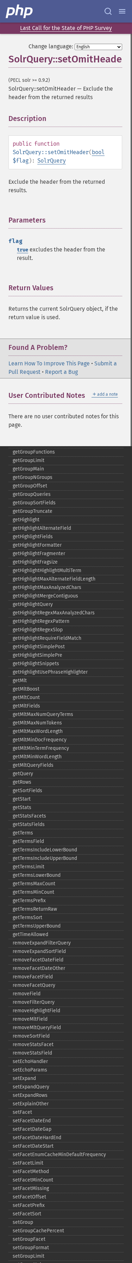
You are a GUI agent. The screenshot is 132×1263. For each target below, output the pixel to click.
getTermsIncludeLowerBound (45, 850)
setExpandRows (30, 1095)
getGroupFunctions (34, 452)
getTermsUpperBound (37, 926)
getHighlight (26, 520)
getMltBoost (26, 689)
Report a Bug (61, 372)
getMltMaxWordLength (38, 731)
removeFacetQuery (34, 985)
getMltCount (26, 697)
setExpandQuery (31, 1087)
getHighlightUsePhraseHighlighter (50, 672)
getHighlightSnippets (36, 664)
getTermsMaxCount (34, 884)
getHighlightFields (33, 537)
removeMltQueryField (37, 1028)
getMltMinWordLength (37, 757)
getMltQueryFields (33, 765)
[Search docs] (108, 11)
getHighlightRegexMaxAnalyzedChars (54, 613)
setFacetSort (27, 1214)
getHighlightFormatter (37, 545)
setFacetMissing (31, 1188)
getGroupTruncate (32, 511)
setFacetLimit (28, 1163)
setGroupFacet (29, 1239)
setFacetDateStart (33, 1146)
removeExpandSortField (39, 951)
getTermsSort (27, 918)
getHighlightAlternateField (42, 528)
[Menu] (122, 11)
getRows (22, 782)
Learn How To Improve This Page (49, 363)
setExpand (24, 1078)
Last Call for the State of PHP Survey (66, 28)
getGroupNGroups (32, 477)
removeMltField (30, 1019)
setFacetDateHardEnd (37, 1138)
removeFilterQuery (34, 1002)
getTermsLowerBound (37, 875)
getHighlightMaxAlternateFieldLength (54, 579)
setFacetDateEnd (32, 1121)
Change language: (51, 46)
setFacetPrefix (29, 1205)
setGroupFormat (31, 1248)
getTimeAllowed (30, 934)
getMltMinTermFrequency (41, 748)
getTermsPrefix (29, 901)
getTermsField (28, 841)
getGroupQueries (32, 494)
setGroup (23, 1222)
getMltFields (26, 706)
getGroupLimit (28, 460)
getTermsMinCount (33, 892)
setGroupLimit (28, 1256)
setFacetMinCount (33, 1180)
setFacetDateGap (32, 1129)
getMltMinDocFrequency (40, 740)
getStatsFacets (29, 816)
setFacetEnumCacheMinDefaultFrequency (59, 1155)
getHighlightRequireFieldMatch (47, 638)
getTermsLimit (28, 867)
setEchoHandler (30, 1061)
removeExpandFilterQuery (42, 943)
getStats (22, 807)
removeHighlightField (36, 1011)
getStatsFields (29, 824)
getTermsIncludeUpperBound (45, 858)
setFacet (22, 1112)
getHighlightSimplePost (39, 647)
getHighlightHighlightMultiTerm (47, 570)
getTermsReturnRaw (35, 909)
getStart (22, 799)
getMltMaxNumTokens (37, 723)
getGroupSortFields (34, 503)
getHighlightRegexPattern (41, 621)
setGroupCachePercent (38, 1231)
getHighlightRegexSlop (38, 630)
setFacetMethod (31, 1171)
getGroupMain (28, 469)
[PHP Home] (20, 11)
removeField (26, 994)
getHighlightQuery (33, 604)
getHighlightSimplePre (37, 655)
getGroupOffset (30, 486)
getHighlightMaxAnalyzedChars (47, 587)
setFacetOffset (29, 1197)
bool (98, 152)
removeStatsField (32, 1053)
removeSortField (31, 1036)
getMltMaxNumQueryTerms (43, 714)
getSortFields (27, 791)
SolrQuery (51, 160)
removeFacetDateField (38, 960)
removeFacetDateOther (39, 968)
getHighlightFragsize (35, 562)
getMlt (20, 681)
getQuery (23, 774)
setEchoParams (30, 1070)
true (22, 250)
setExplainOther (31, 1104)
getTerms (23, 833)
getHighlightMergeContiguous (45, 596)
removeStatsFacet (33, 1045)
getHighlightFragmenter (39, 554)
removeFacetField (33, 977)
